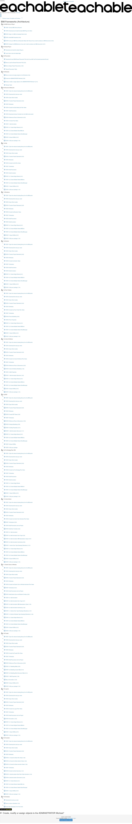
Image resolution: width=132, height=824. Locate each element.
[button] (1, 14)
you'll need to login (72, 818)
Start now (18, 12)
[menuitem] (1, 16)
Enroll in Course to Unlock (66, 820)
